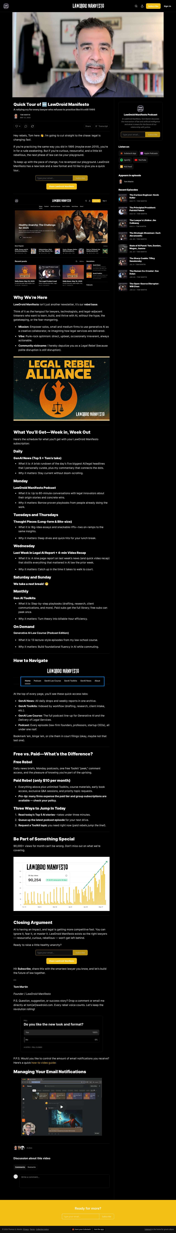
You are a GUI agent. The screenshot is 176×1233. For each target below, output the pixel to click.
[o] (62, 1107)
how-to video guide (43, 1062)
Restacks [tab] (32, 1167)
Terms (32, 1229)
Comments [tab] (20, 1167)
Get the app (99, 1229)
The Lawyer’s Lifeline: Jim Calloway (143, 221)
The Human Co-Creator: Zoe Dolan (144, 272)
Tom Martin (25, 115)
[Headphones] (7, 57)
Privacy (26, 1229)
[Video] (7, 51)
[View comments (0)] (169, 56)
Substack (148, 1229)
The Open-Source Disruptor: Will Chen (144, 285)
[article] (140, 198)
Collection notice (42, 1229)
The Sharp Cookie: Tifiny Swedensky (142, 259)
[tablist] (25, 1167)
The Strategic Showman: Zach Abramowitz (145, 234)
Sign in (167, 6)
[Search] (136, 6)
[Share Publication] (142, 6)
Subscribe (153, 6)
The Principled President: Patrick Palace (143, 209)
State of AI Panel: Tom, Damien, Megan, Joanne (145, 247)
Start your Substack (83, 1229)
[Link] (9, 297)
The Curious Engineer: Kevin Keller (144, 196)
